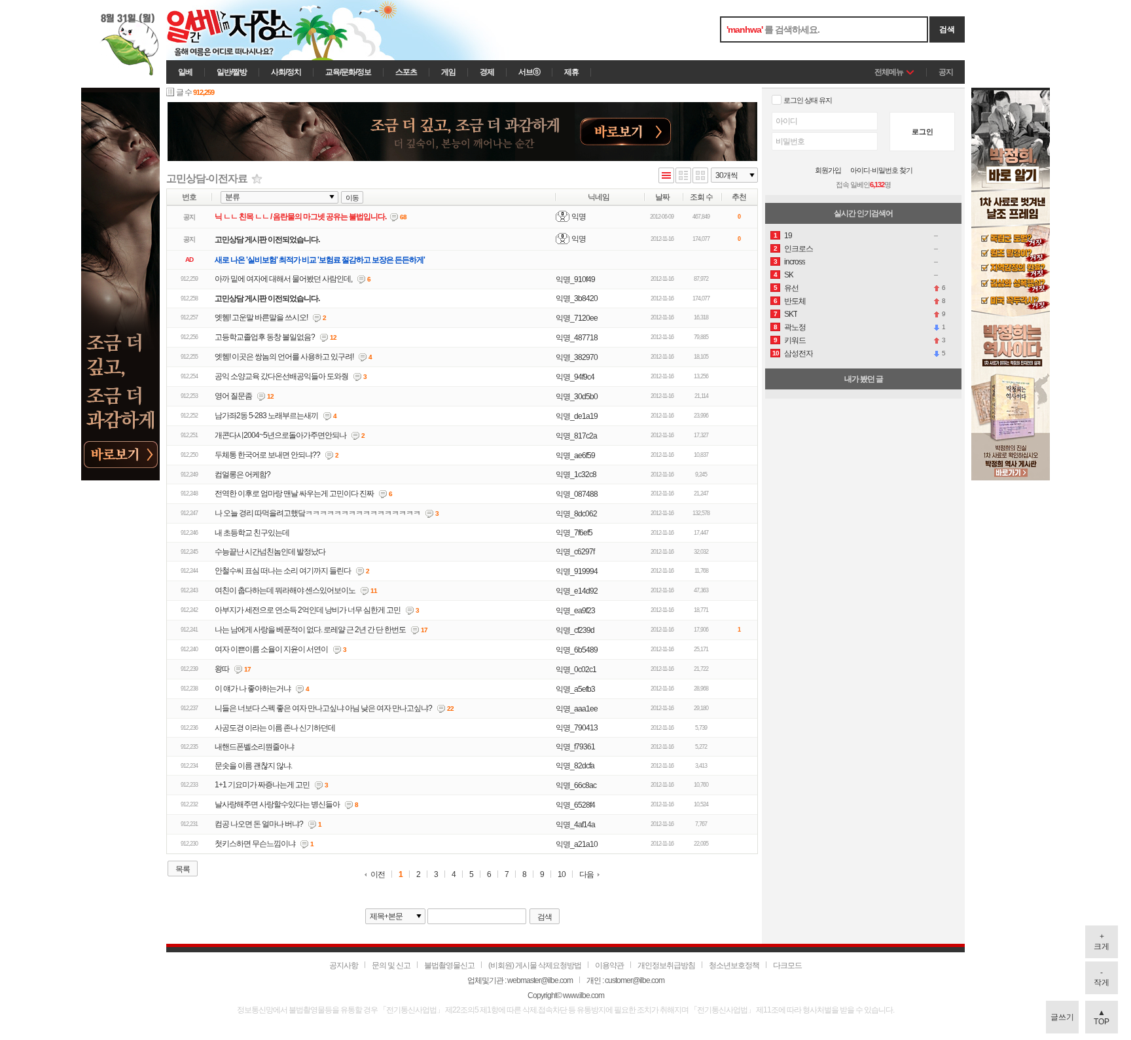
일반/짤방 (232, 72)
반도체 (795, 301)
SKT (790, 314)
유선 (791, 288)
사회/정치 (286, 72)
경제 (487, 72)
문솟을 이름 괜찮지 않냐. (253, 765)
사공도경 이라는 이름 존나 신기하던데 (275, 727)
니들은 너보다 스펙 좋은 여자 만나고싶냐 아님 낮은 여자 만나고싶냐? (323, 708)
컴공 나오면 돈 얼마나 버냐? (259, 824)
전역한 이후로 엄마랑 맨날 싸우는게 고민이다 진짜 (294, 493)
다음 (586, 874)
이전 (377, 874)
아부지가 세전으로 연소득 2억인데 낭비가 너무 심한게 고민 (308, 610)
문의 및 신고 (391, 965)
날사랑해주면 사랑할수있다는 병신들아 (277, 804)
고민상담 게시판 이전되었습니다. (267, 239)
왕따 (222, 668)
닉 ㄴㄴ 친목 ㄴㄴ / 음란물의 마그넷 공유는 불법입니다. (300, 216)
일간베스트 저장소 (248, 30)
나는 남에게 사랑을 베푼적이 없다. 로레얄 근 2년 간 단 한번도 (310, 629)
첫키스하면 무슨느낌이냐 (255, 843)
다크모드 (787, 965)
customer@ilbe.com (634, 980)
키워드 (795, 340)
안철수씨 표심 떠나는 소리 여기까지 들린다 (283, 570)
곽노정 (795, 327)
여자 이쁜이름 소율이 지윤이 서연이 (271, 649)
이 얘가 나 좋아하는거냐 (253, 688)
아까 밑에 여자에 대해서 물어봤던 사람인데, (283, 278)
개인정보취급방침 (666, 965)
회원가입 (828, 170)
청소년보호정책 (734, 965)
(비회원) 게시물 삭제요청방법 (534, 965)
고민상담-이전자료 (206, 178)
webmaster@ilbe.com (540, 980)
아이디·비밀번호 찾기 (881, 170)
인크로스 (798, 248)
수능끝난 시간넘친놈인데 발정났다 (270, 551)
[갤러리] (700, 176)
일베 (185, 72)
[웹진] (683, 176)
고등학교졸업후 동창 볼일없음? (265, 337)
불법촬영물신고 (449, 965)
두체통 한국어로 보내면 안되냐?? (267, 454)
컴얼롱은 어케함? (242, 474)
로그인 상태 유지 (807, 100)
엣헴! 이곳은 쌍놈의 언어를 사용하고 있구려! (284, 356)
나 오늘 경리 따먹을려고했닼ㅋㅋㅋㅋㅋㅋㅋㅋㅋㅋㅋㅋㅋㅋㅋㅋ (317, 513)
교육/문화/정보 (348, 72)
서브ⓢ (529, 72)
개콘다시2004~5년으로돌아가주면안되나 (280, 435)
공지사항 (343, 965)
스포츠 (406, 72)
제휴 (571, 72)
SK (788, 274)
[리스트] (666, 176)
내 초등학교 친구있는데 (252, 532)
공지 (946, 72)
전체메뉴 (888, 72)
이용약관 (609, 965)
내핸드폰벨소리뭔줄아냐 (254, 746)
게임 (448, 72)
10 (562, 874)
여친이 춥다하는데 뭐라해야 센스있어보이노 (285, 590)
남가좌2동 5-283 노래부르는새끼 (266, 415)
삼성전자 (798, 353)
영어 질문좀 (233, 396)
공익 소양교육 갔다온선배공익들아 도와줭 (281, 376)
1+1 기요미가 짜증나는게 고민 (262, 784)
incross (794, 261)
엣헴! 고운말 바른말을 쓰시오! (261, 317)
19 (788, 235)
